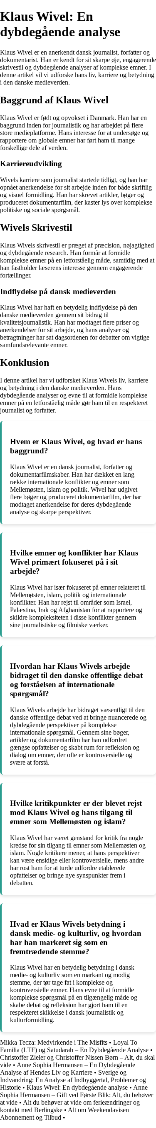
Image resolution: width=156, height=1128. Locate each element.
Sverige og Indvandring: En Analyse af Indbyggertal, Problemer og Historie (73, 1080)
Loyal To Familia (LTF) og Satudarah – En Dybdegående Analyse (74, 1046)
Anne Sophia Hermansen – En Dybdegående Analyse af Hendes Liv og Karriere (67, 1068)
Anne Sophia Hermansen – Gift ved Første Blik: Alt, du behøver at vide (76, 1095)
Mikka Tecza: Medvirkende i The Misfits (53, 1042)
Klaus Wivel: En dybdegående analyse (77, 1087)
